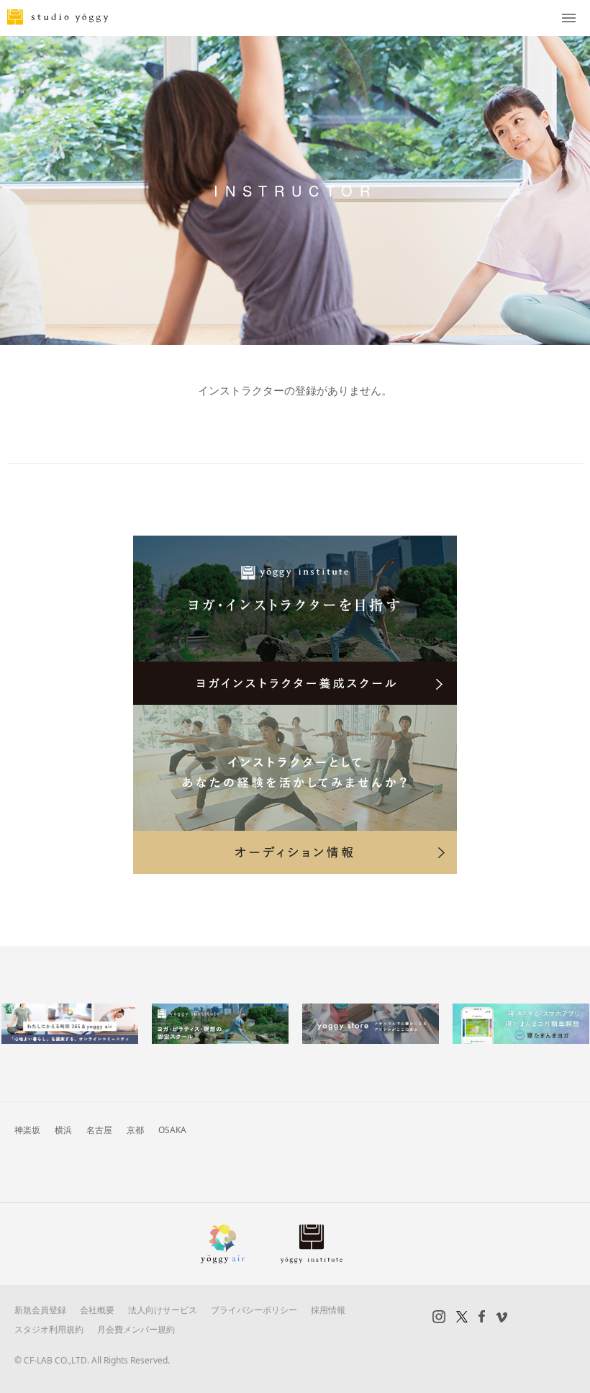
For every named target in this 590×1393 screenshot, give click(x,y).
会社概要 (97, 1310)
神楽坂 (27, 1130)
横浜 (63, 1130)
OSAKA (172, 1130)
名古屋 (99, 1130)
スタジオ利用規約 (48, 1329)
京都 (135, 1130)
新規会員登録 (40, 1310)
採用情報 (328, 1310)
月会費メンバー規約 (136, 1329)
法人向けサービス (162, 1310)
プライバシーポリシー (254, 1310)
